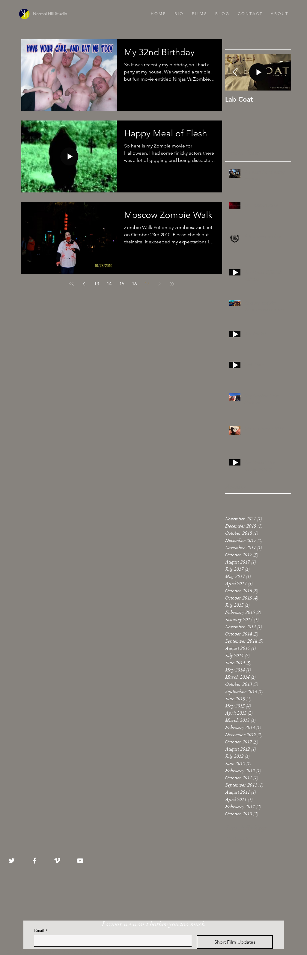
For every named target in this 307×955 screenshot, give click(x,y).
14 (109, 284)
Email (41, 930)
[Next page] (159, 283)
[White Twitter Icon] (12, 860)
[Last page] (172, 283)
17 (147, 284)
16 (134, 284)
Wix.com (120, 952)
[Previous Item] (234, 72)
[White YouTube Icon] (80, 860)
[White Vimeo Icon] (57, 860)
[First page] (71, 283)
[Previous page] (84, 283)
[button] (199, 13)
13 (96, 284)
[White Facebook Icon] (34, 860)
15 (121, 284)
